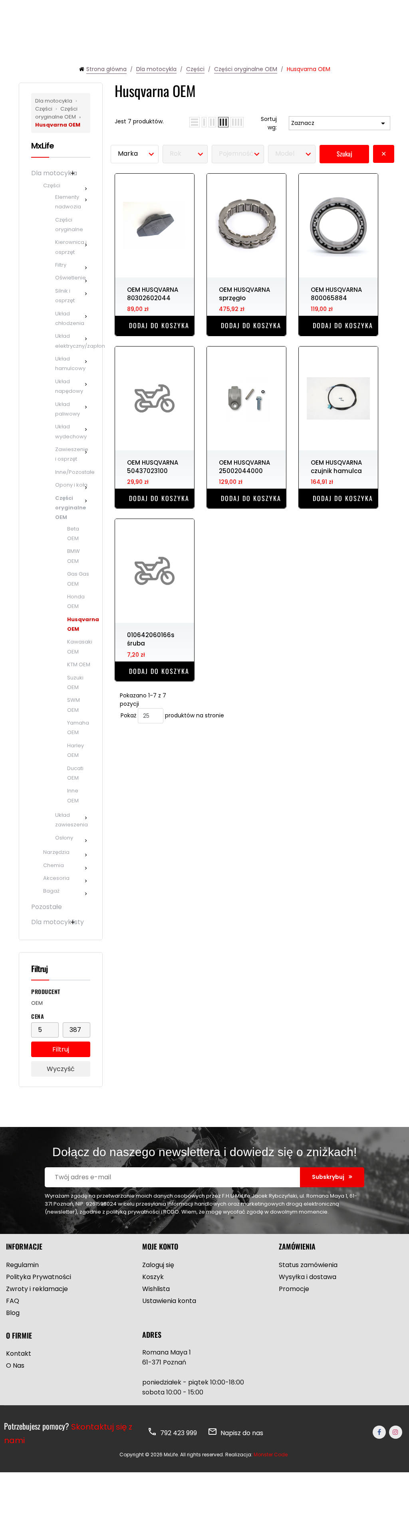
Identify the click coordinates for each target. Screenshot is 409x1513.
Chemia (53, 865)
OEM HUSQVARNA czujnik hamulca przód (336, 466)
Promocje (294, 1288)
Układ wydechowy (71, 431)
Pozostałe (46, 906)
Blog (13, 1312)
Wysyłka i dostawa (307, 1276)
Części (51, 185)
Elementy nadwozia (68, 201)
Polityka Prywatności (38, 1276)
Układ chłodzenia (69, 318)
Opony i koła (71, 485)
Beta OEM (73, 533)
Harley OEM (75, 750)
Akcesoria (56, 878)
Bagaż (51, 891)
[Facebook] (379, 1432)
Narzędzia (56, 852)
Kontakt (18, 1353)
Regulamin (22, 1264)
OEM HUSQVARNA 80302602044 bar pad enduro (152, 293)
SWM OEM (73, 704)
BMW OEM (73, 555)
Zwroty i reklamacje (37, 1288)
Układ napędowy (69, 386)
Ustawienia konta (169, 1300)
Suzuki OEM (75, 682)
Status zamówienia (308, 1264)
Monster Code (271, 1454)
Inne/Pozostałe (72, 472)
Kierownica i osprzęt (71, 246)
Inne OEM (73, 795)
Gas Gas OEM (78, 578)
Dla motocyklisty (57, 922)
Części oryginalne (69, 224)
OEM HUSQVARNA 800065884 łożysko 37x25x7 (336, 293)
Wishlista (156, 1288)
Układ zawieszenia (71, 819)
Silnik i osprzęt (65, 295)
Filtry (60, 265)
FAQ (12, 1300)
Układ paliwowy (67, 409)
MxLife (42, 145)
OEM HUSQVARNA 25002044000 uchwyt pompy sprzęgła (244, 466)
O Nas (15, 1365)
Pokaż (128, 715)
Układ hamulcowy (70, 363)
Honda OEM (76, 601)
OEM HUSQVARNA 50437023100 (152, 466)
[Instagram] (395, 1432)
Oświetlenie (70, 277)
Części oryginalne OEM (56, 113)
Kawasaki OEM (78, 646)
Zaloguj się (158, 1264)
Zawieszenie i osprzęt (71, 454)
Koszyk (153, 1276)
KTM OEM (78, 664)
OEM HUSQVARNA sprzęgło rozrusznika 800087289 (244, 293)
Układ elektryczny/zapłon (72, 340)
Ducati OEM (75, 773)
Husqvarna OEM (58, 121)
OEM (37, 1003)
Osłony (64, 838)
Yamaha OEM (78, 727)
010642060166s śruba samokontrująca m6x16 (153, 639)
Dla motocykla (54, 101)
